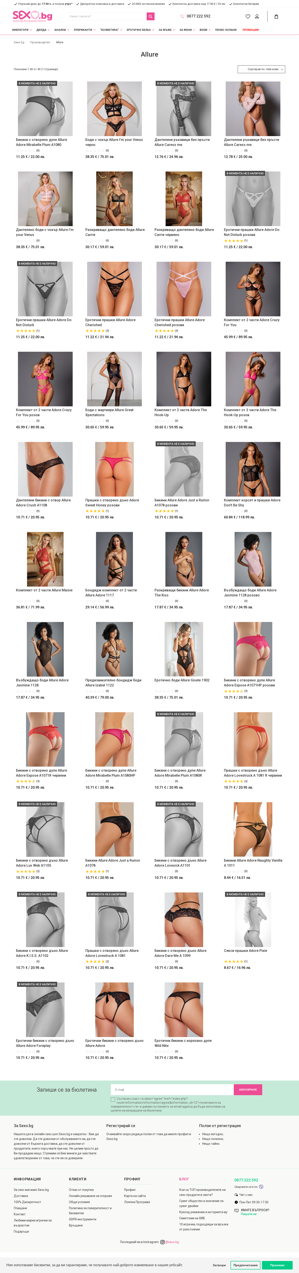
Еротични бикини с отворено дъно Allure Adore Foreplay (45, 1043)
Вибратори (20, 29)
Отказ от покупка (81, 1190)
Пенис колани (226, 29)
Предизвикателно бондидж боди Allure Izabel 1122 (113, 682)
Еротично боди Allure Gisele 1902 (182, 680)
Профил (129, 1190)
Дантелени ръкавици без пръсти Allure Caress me (182, 142)
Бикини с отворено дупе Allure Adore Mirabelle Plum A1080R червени (180, 773)
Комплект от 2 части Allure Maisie (44, 590)
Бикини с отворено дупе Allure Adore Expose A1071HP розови (249, 682)
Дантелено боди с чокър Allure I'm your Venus (45, 232)
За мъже (165, 29)
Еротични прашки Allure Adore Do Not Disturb (44, 322)
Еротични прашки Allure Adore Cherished (110, 322)
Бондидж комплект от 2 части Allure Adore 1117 (111, 592)
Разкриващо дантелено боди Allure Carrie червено (184, 232)
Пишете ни (249, 1214)
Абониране (248, 1089)
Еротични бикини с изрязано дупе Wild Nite (183, 1043)
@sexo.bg (172, 1242)
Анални (60, 29)
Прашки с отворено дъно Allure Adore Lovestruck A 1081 (112, 953)
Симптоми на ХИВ (192, 1218)
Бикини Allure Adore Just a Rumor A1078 (112, 863)
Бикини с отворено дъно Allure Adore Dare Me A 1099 (180, 953)
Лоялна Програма (137, 1202)
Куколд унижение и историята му (203, 1212)
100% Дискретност (27, 1202)
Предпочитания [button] (246, 1265)
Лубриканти (83, 29)
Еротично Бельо (139, 29)
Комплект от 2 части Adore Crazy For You (252, 322)
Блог (184, 1179)
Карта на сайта (135, 1196)
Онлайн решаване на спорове (90, 1196)
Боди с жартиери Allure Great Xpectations (109, 412)
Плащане (20, 1208)
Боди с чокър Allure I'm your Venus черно (114, 142)
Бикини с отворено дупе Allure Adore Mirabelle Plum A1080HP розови (110, 773)
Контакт (20, 1214)
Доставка (21, 1196)
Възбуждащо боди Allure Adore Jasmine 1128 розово (250, 592)
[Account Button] (258, 16)
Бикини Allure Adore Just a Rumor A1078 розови (182, 502)
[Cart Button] (276, 16)
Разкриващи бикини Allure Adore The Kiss (182, 592)
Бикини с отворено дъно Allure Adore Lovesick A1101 (180, 863)
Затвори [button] (219, 1265)
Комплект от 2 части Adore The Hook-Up (181, 412)
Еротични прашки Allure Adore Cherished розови (180, 322)
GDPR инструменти (82, 1219)
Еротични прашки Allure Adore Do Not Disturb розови (252, 232)
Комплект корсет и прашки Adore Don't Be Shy (252, 502)
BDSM (203, 29)
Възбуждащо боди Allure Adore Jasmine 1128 (42, 682)
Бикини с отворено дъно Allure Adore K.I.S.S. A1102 (42, 953)
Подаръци (21, 1231)
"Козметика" (109, 29)
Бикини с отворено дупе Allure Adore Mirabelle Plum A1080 (41, 142)
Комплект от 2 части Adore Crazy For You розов (44, 412)
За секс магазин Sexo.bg (31, 1190)
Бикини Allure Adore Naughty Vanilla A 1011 (253, 863)
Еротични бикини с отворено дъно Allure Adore (114, 1043)
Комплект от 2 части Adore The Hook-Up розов (250, 412)
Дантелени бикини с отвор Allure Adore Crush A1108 (43, 502)
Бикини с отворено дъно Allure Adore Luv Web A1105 (42, 863)
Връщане (76, 1225)
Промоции (251, 29)
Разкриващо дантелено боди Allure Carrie (115, 232)
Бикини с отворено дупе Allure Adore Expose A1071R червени (41, 773)
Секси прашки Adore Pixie (245, 951)
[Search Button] (151, 16)
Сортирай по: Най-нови (263, 69)
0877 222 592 (198, 16)
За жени (185, 29)
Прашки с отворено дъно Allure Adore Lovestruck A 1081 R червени (253, 773)
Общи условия (79, 1202)
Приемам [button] (277, 1265)
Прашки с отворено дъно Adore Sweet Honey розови (112, 502)
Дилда (41, 29)
